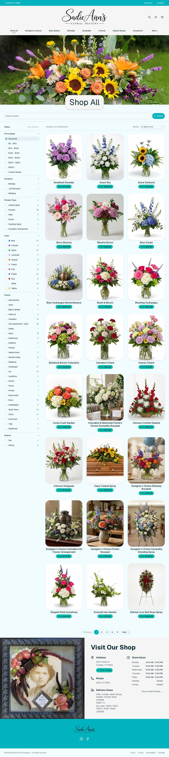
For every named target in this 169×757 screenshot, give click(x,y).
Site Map (161, 753)
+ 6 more (100, 699)
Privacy (141, 753)
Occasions (138, 30)
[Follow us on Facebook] (87, 739)
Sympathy (86, 30)
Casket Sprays (119, 30)
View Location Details (151, 691)
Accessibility (151, 753)
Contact (160, 3)
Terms (133, 753)
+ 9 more (100, 711)
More (154, 30)
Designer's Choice (33, 30)
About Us (148, 3)
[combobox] (152, 127)
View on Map (105, 670)
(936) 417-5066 (13, 3)
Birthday (71, 30)
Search (160, 116)
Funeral (102, 30)
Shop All (14, 30)
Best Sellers (54, 30)
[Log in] (155, 17)
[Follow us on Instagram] (81, 739)
